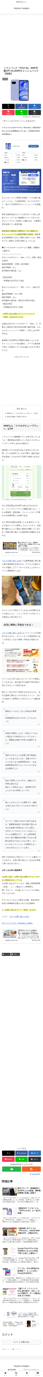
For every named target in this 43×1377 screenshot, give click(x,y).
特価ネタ (16, 954)
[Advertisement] (21, 40)
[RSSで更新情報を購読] (31, 1169)
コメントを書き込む (21, 1342)
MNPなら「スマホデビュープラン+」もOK (22, 413)
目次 (18, 409)
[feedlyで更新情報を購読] (11, 1169)
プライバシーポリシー (31, 1370)
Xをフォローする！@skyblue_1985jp (17, 923)
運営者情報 (12, 1370)
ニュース (7, 954)
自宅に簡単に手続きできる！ (17, 417)
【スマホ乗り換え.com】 (12, 561)
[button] (34, 112)
